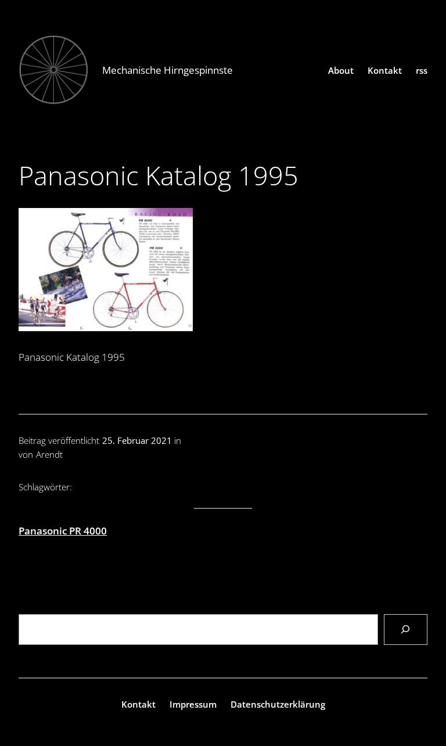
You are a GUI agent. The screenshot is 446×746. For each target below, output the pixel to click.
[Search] (405, 629)
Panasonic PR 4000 (63, 530)
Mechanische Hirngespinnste (167, 70)
